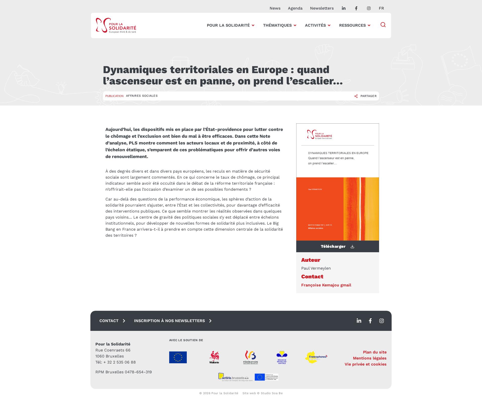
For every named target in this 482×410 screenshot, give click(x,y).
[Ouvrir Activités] (329, 25)
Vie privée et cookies (366, 364)
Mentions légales (370, 358)
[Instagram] (382, 321)
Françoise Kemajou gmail (326, 285)
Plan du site (375, 352)
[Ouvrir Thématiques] (295, 25)
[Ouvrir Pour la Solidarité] (253, 25)
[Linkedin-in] (359, 321)
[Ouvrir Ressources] (369, 25)
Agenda (295, 8)
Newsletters (322, 8)
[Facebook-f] (370, 321)
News (275, 8)
